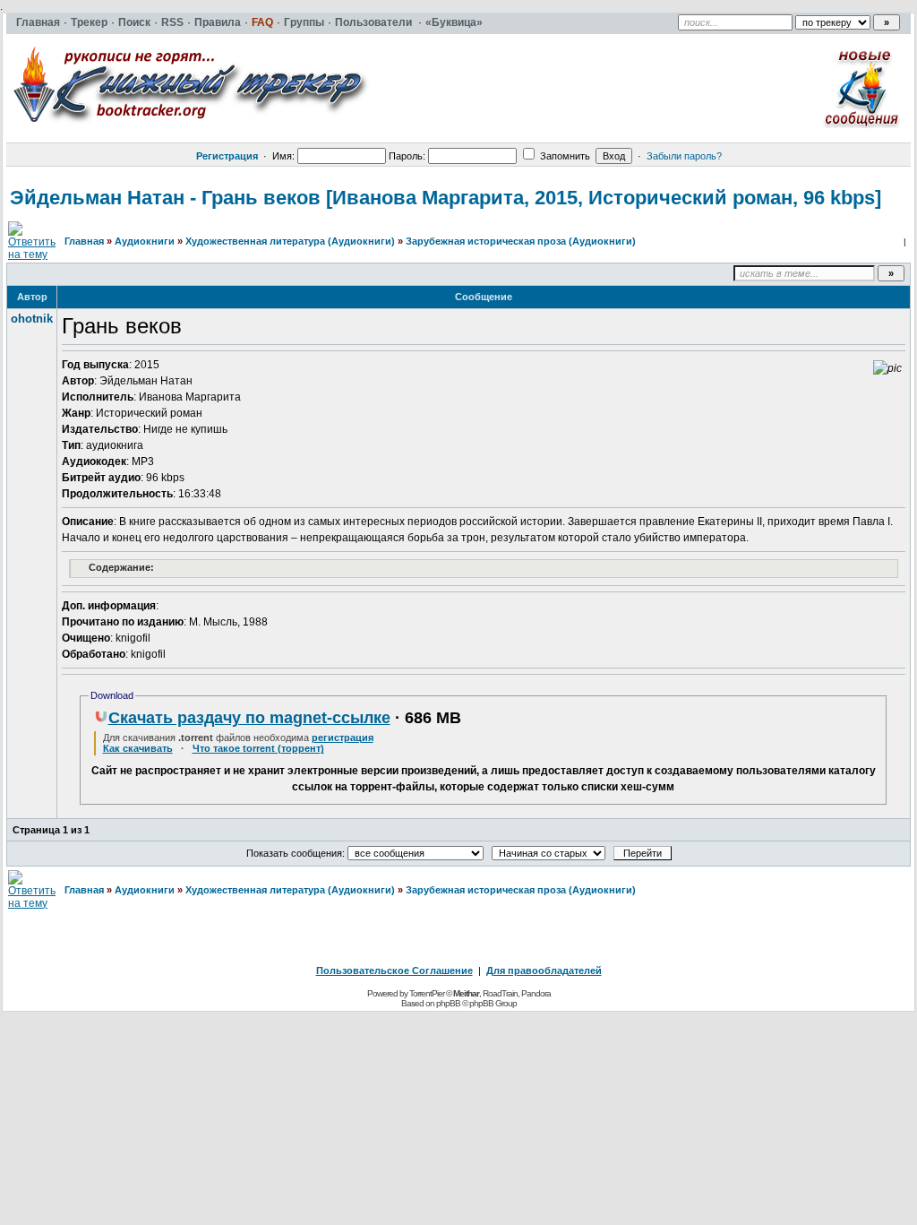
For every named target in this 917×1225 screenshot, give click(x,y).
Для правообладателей (544, 970)
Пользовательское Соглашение (394, 970)
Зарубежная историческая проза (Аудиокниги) (521, 241)
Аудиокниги (145, 241)
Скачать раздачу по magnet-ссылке (249, 718)
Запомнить (563, 156)
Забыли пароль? (684, 156)
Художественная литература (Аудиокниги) (290, 241)
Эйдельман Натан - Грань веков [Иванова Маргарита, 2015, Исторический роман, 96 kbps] (445, 197)
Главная (84, 241)
